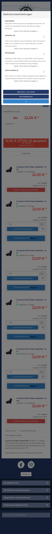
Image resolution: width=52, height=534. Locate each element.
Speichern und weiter (26, 92)
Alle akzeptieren (26, 97)
